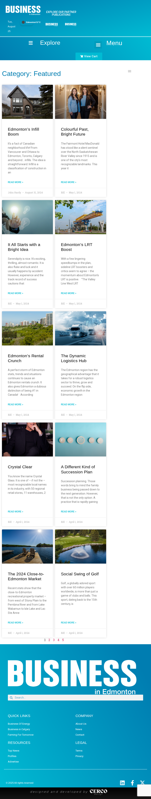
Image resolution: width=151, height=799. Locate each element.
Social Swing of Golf (80, 574)
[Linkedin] (122, 782)
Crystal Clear (20, 467)
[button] (98, 45)
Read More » (15, 182)
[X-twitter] (142, 782)
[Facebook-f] (132, 782)
